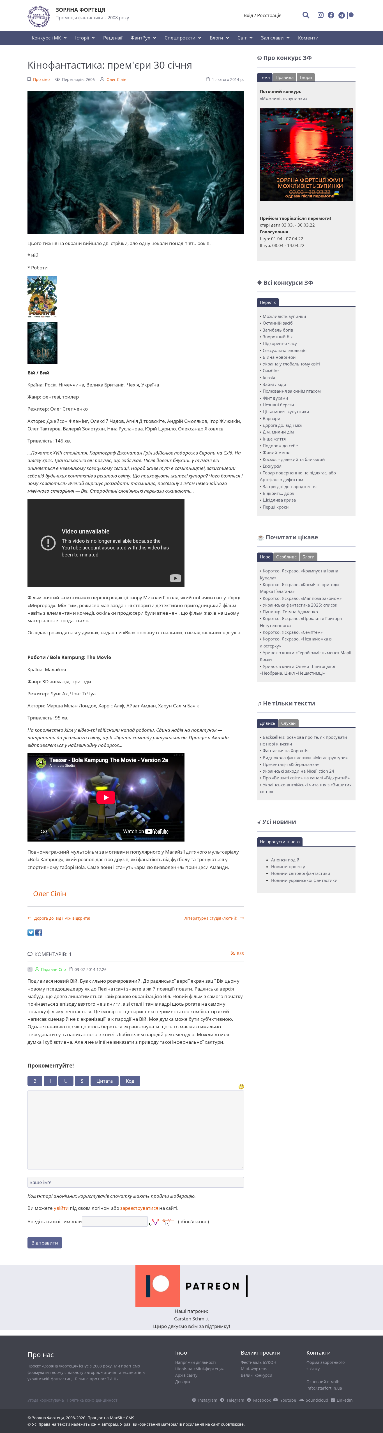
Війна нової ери (279, 357)
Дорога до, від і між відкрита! (61, 918)
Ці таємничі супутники (286, 411)
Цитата (104, 1081)
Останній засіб (278, 323)
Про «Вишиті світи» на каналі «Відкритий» (306, 777)
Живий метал (276, 452)
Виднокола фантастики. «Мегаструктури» (305, 757)
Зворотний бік (278, 336)
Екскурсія (272, 466)
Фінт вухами (275, 398)
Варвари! (272, 418)
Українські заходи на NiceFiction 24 (298, 771)
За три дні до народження (290, 486)
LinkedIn (345, 1400)
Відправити (44, 1242)
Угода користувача (45, 1400)
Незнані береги (278, 404)
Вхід (248, 15)
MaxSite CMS (122, 1417)
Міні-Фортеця (254, 1368)
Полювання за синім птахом (292, 391)
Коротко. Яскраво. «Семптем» (292, 632)
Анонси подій (285, 860)
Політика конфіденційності (93, 1400)
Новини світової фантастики (300, 873)
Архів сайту (186, 1375)
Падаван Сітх (53, 969)
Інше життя (274, 439)
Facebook (262, 1400)
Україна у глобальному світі (291, 364)
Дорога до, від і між (282, 425)
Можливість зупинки (284, 316)
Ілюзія (269, 377)
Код (130, 1081)
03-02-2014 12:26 (91, 969)
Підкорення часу (280, 343)
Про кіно (41, 79)
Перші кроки (276, 507)
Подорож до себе (280, 445)
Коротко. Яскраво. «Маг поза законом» (302, 598)
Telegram (235, 1400)
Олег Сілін (116, 79)
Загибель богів (278, 330)
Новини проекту (288, 866)
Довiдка (182, 1381)
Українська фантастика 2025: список (300, 605)
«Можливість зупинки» (283, 98)
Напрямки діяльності (195, 1362)
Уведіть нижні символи (54, 1221)
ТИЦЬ (112, 1378)
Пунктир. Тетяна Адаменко (290, 611)
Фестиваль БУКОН (258, 1362)
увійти (61, 1208)
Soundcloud (317, 1400)
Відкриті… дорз (278, 493)
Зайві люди (274, 384)
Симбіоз (271, 370)
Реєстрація (269, 15)
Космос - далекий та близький (294, 459)
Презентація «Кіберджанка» (291, 764)
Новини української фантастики (304, 880)
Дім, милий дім (278, 432)
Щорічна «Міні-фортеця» (199, 1368)
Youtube (288, 1400)
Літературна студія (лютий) (211, 918)
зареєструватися (139, 1208)
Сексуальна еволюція (284, 350)
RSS (240, 953)
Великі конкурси (256, 1375)
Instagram (207, 1400)
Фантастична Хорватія (285, 750)
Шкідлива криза (279, 500)
